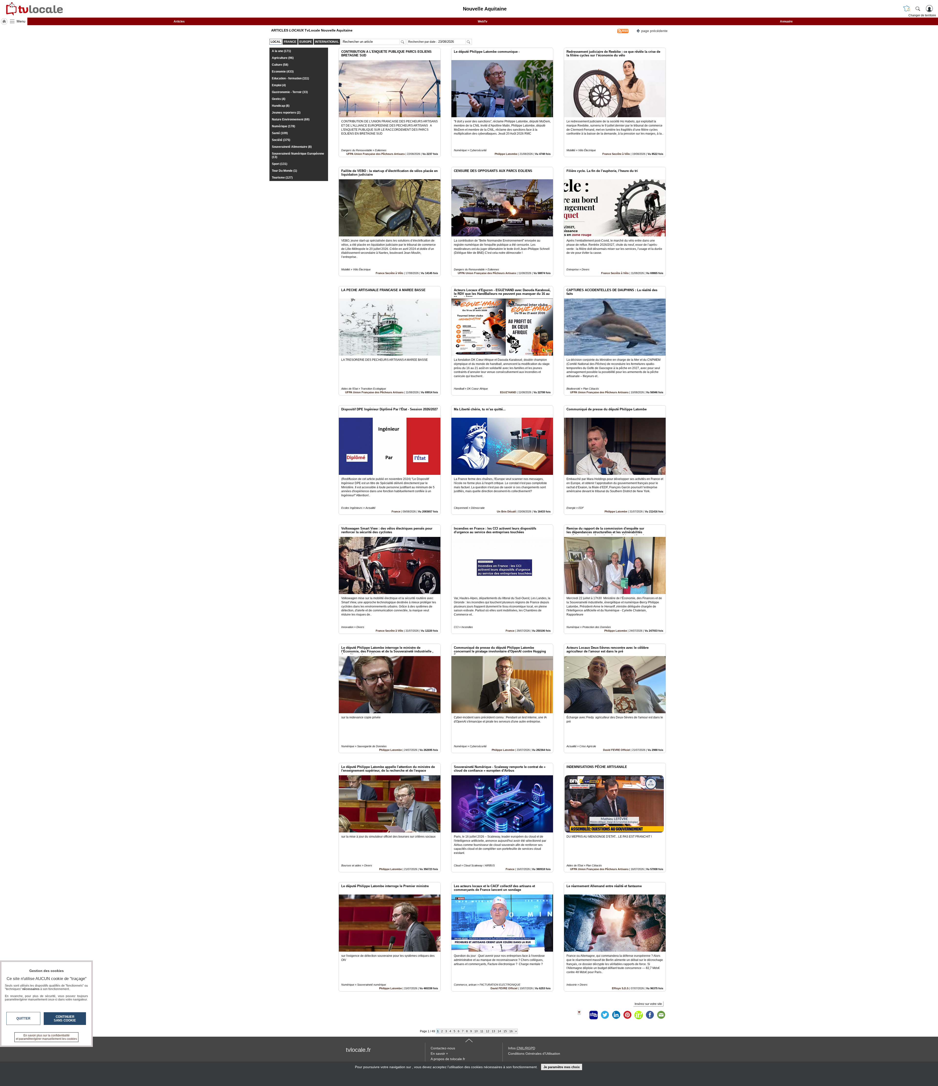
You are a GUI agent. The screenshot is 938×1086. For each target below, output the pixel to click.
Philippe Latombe (506, 153)
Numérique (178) (283, 126)
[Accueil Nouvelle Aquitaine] (4, 21)
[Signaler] (582, 1015)
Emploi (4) (279, 85)
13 (493, 1031)
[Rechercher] (917, 8)
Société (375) (281, 140)
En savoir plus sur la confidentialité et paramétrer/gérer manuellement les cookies (46, 1037)
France (396, 511)
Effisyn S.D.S (620, 988)
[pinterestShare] (627, 1015)
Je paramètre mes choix (562, 1067)
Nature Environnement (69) (290, 119)
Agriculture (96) (283, 58)
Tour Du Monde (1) (284, 170)
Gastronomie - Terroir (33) (290, 92)
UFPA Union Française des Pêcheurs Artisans (375, 153)
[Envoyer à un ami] (661, 1015)
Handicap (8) (280, 105)
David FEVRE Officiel (616, 749)
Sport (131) (279, 164)
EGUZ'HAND (508, 392)
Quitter (23, 1018)
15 (505, 1031)
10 (476, 1031)
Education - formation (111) (290, 78)
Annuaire (786, 21)
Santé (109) (280, 133)
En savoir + (439, 1053)
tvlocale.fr (358, 1049)
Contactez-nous (443, 1048)
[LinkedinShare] (616, 1015)
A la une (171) (281, 51)
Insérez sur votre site (648, 1004)
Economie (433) (283, 71)
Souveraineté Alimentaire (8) (292, 147)
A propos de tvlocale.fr (448, 1059)
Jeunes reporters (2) (286, 112)
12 (487, 1031)
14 (499, 1031)
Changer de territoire (922, 15)
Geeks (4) (278, 99)
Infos (521, 1048)
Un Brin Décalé (506, 511)
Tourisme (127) (282, 177)
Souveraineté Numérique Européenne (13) (298, 155)
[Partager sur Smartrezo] (593, 1015)
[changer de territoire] (906, 8)
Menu (21, 21)
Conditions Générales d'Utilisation (534, 1053)
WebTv (482, 21)
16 (511, 1031)
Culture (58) (280, 64)
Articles (179, 21)
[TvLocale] (33, 9)
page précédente (654, 31)
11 (481, 1031)
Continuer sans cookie (65, 1018)
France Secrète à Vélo (616, 153)
